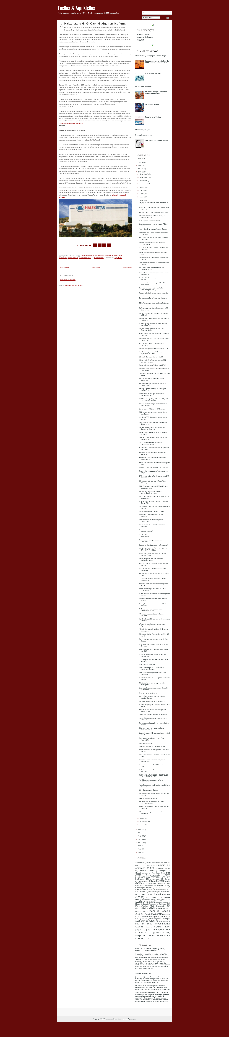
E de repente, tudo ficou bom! (149, 221)
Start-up (144, 921)
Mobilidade (162, 904)
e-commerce (154, 879)
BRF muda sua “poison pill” (148, 798)
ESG (142, 883)
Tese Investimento (158, 923)
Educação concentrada (143, 135)
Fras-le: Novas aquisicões (148, 693)
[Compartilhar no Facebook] (168, 18)
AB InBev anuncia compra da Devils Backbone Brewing (151, 802)
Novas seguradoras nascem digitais (151, 511)
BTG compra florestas (153, 74)
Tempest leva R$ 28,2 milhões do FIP (152, 746)
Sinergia (166, 919)
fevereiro (143, 821)
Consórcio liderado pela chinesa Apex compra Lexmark (152, 531)
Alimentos (139, 862)
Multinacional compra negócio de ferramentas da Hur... (150, 610)
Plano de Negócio (159, 911)
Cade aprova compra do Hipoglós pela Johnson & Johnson (152, 428)
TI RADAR (140, 40)
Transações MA (73, 258)
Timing (142, 930)
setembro (143, 184)
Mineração (153, 904)
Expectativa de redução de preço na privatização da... (151, 394)
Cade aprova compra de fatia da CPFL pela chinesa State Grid (157, 62)
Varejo (138, 936)
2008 (139, 852)
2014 (139, 833)
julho (141, 190)
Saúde (116, 256)
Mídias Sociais (140, 904)
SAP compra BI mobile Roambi (156, 140)
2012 (139, 839)
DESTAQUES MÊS (158, 877)
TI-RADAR (166, 927)
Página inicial (96, 267)
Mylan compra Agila (142, 130)
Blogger (133, 1019)
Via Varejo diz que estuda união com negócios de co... (151, 268)
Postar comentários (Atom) (74, 285)
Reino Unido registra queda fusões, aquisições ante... (151, 559)
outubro (142, 181)
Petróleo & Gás (140, 911)
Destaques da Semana (145, 37)
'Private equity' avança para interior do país (151, 56)
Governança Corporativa (143, 888)
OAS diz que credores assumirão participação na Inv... (150, 443)
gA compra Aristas (152, 104)
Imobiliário (156, 889)
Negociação (160, 906)
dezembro (143, 174)
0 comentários (99, 258)
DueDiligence (139, 879)
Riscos (167, 916)
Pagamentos (160, 908)
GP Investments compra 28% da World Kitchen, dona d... (152, 482)
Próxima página (64, 267)
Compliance (149, 865)
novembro (143, 177)
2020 (139, 159)
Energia (166, 881)
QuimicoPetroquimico (151, 917)
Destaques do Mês (143, 34)
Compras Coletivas (163, 868)
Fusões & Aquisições (76, 8)
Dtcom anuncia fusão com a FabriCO (152, 701)
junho (141, 194)
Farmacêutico (148, 885)
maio (141, 197)
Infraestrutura (140, 891)
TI (154, 927)
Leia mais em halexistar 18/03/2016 (71, 123)
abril (141, 200)
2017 (139, 169)
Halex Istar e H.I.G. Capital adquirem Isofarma (95, 23)
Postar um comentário (67, 280)
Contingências (164, 871)
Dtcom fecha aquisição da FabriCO (151, 357)
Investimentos (99, 256)
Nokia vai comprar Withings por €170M (152, 365)
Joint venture (164, 897)
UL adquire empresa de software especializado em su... (150, 492)
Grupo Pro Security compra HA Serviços (153, 715)
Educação (153, 881)
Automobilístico (157, 862)
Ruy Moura (118, 258)
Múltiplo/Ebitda (141, 906)
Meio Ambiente (145, 902)
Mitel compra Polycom (147, 664)
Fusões (160, 886)
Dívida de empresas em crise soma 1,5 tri (153, 348)
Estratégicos (151, 883)
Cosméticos (155, 873)
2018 (139, 165)
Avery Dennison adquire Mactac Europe (153, 229)
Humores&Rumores (143, 889)
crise (168, 873)
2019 (139, 162)
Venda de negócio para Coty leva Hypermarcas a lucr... (150, 353)
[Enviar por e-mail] (95, 245)
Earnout (167, 879)
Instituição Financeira (160, 891)
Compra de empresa (87, 256)
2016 (139, 172)
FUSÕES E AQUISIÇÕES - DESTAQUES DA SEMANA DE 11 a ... (153, 549)
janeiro (142, 825)
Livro (158, 900)
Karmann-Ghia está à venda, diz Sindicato (153, 468)
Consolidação (145, 871)
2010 (139, 846)
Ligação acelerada (145, 743)
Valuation (160, 933)
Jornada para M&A (147, 900)
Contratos (145, 873)
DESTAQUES (140, 877)
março (142, 818)
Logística (166, 900)
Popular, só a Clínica (153, 117)
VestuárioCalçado (150, 939)
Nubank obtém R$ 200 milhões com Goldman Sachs (151, 329)
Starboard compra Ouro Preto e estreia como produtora (156, 92)
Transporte (148, 933)
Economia (142, 881)
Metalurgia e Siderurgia (161, 902)
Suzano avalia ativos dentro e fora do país (153, 545)
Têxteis (148, 927)
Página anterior (127, 267)
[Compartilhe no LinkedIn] (109, 245)
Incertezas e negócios (143, 86)
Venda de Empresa (85, 258)
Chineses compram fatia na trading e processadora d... (152, 216)
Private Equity (108, 256)
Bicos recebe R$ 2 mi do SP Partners (152, 409)
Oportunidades (141, 908)
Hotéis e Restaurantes (163, 887)
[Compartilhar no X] (99, 245)
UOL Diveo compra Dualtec (148, 790)
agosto (142, 187)
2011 (139, 842)
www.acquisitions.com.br (158, 994)
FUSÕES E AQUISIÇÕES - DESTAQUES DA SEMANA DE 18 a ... (153, 399)
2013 (139, 836)
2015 (139, 829)
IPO (147, 897)
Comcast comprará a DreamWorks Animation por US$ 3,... (151, 289)
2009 (139, 849)
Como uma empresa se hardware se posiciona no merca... (151, 668)
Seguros (157, 919)
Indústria (165, 889)
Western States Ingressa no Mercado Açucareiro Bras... (152, 625)
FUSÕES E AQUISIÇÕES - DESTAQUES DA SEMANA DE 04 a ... (153, 776)
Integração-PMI (140, 894)
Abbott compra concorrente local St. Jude (153, 212)
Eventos (160, 883)
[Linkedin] (170, 18)
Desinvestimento (153, 875)
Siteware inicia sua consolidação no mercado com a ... (151, 729)
